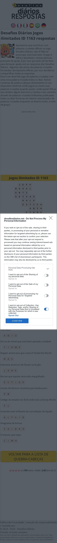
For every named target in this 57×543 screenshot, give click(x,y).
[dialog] (28, 271)
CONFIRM (17, 321)
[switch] (46, 275)
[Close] (51, 218)
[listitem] (28, 269)
